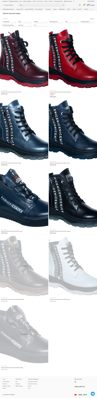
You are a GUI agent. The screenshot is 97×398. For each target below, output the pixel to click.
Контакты (5, 383)
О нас (20, 1)
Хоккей (79, 9)
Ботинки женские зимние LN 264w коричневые (12, 299)
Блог (17, 381)
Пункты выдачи (6, 381)
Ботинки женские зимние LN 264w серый (11, 163)
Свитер (86, 9)
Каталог (51, 1)
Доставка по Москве (32, 381)
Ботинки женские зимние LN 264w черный (60, 231)
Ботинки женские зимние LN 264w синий (60, 163)
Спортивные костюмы (8, 9)
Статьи (46, 1)
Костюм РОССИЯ (29, 9)
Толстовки (48, 9)
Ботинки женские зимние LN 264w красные (60, 92)
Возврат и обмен (6, 386)
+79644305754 (90, 1)
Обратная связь (68, 1)
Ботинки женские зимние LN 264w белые (60, 299)
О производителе (58, 1)
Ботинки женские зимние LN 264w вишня (11, 92)
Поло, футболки (39, 9)
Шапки (55, 9)
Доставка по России (32, 383)
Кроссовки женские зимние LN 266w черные (12, 367)
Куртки (74, 9)
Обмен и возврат (27, 1)
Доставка (5, 1)
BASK (68, 9)
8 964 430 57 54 (80, 387)
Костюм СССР (19, 9)
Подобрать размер (13, 1)
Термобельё (61, 9)
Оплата (34, 1)
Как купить (40, 1)
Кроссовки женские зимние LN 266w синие (11, 231)
